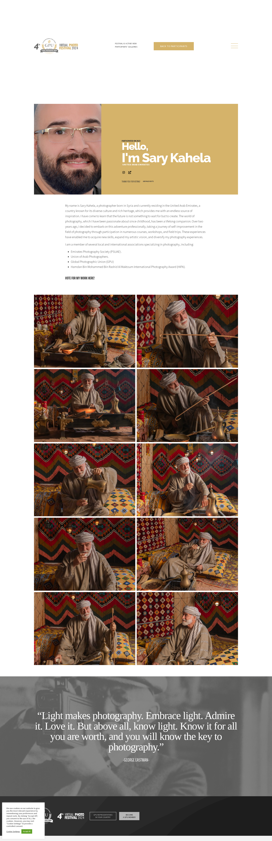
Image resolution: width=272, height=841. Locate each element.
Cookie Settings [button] (13, 831)
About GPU (202, 814)
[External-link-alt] (130, 172)
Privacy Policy (156, 818)
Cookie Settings (186, 818)
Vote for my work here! (80, 278)
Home (154, 814)
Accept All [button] (26, 831)
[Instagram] (124, 172)
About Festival (167, 814)
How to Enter (186, 814)
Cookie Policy (170, 818)
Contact (215, 814)
